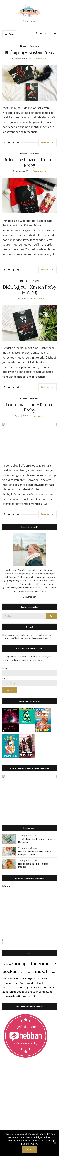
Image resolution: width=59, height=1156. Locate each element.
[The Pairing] (10, 746)
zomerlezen (25, 971)
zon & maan (48, 987)
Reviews (34, 46)
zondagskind (24, 963)
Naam (5, 668)
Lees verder (47, 142)
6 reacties (39, 298)
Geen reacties (40, 58)
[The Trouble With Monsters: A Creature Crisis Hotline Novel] (27, 746)
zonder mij (29, 995)
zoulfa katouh (30, 991)
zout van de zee (11, 991)
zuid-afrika (44, 971)
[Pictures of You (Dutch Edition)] (43, 720)
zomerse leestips (12, 995)
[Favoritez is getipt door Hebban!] (25, 1035)
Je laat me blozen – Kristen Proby (29, 162)
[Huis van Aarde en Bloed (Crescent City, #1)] (10, 720)
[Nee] (55, 1143)
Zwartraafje (9, 987)
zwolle (38, 988)
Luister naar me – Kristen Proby (30, 407)
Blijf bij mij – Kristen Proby (29, 52)
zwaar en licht (10, 978)
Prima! (29, 1149)
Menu (10, 33)
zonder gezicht (26, 987)
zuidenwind (46, 991)
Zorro (23, 982)
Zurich (44, 979)
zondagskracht (36, 982)
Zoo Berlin (6, 964)
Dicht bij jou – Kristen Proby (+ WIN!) (29, 289)
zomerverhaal (10, 982)
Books (23, 46)
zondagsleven (30, 978)
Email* (5, 678)
